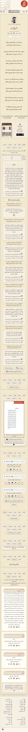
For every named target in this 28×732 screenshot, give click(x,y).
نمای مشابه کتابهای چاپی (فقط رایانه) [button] (15, 371)
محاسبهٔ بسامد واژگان (15, 387)
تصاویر (15, 144)
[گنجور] (24, 4)
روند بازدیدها (14, 147)
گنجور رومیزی (8, 701)
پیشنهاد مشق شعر (14, 518)
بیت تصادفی (21, 701)
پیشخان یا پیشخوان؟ (7, 713)
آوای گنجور (9, 709)
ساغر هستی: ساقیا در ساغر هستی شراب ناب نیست (21, 117)
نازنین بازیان (9, 493)
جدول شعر (22, 702)
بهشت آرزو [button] (19, 465)
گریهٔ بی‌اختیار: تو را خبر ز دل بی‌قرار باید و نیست (6, 117)
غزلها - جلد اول (11, 24)
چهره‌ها (22, 721)
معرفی (22, 717)
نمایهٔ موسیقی (21, 706)
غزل (12, 156)
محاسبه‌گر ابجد (8, 708)
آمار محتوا (22, 724)
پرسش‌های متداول (20, 719)
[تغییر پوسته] (2, 729)
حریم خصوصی (8, 724)
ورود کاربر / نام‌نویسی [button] (15, 11)
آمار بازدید (9, 719)
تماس (9, 722)
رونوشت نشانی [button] (9, 368)
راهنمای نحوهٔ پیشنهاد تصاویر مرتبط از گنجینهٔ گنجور (14, 443)
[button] (26, 11)
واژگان (19, 144)
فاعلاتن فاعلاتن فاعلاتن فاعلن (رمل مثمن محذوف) (12, 155)
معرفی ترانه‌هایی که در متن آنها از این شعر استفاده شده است (14, 547)
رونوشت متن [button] (20, 368)
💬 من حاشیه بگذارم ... (10, 584)
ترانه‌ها (20, 147)
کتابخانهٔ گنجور (8, 704)
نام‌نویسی (7, 685)
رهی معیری (18, 24)
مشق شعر (4, 144)
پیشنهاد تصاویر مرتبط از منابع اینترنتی (15, 439)
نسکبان (9, 714)
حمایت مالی (22, 723)
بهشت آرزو (14, 28)
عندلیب (9, 480)
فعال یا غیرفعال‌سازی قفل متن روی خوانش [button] (15, 501)
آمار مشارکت (8, 717)
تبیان (12, 158)
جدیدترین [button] (7, 580)
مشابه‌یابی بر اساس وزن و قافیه (15, 532)
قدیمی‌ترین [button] (14, 581)
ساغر (10, 702)
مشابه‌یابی (22, 709)
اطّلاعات (23, 144)
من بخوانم (14, 504)
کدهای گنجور (8, 699)
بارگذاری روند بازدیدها (14, 564)
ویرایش (8, 195)
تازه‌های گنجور (21, 711)
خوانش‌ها (10, 144)
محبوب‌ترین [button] (12, 580)
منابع (10, 720)
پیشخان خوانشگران (7, 711)
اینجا (11, 466)
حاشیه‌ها (8, 147)
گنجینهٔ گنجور (8, 706)
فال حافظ (22, 704)
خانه (23, 699)
